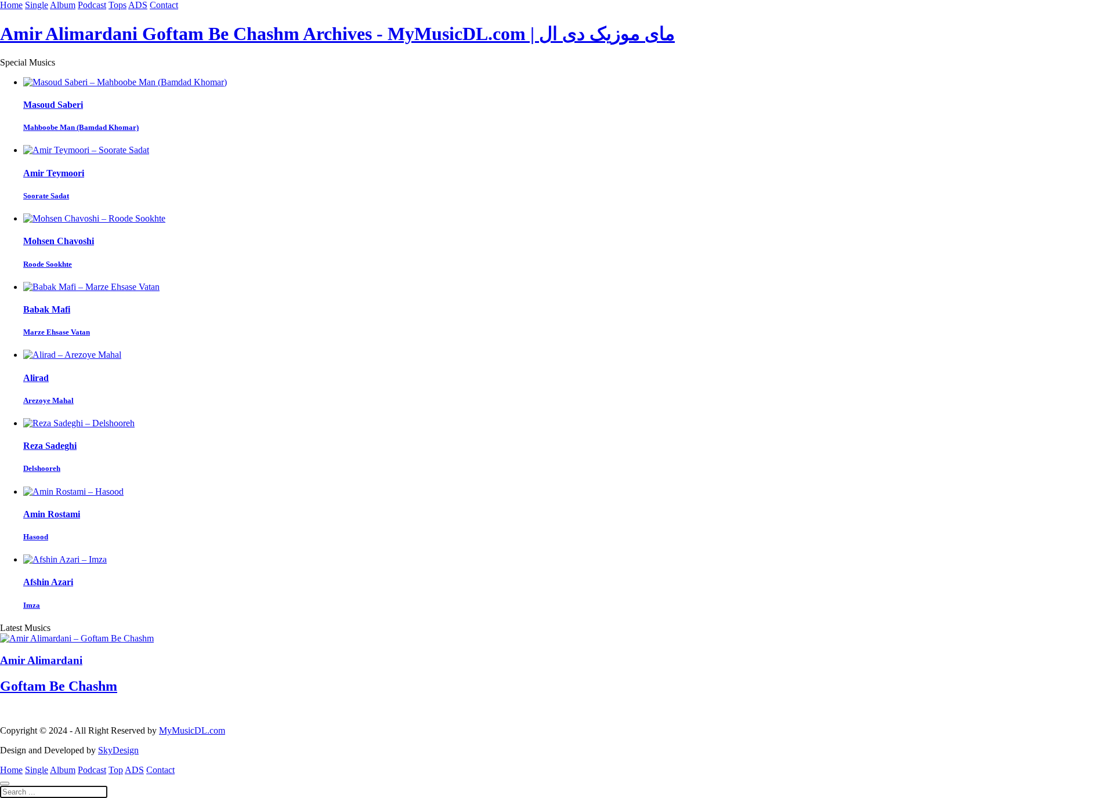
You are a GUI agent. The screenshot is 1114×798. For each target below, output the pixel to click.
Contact (164, 5)
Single (36, 5)
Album (62, 5)
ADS (137, 5)
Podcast (92, 5)
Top (115, 770)
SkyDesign (118, 750)
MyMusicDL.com (192, 730)
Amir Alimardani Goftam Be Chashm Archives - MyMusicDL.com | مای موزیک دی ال (337, 33)
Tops (117, 5)
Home (11, 5)
